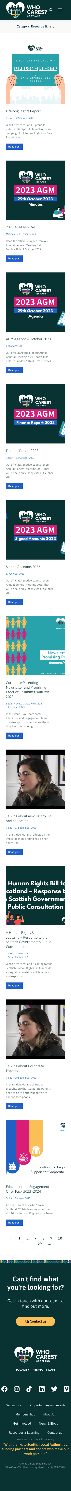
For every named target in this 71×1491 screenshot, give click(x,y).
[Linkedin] (42, 1389)
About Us (49, 1414)
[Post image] (35, 190)
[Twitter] (54, 1389)
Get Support (14, 1405)
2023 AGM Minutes (20, 227)
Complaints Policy (44, 1439)
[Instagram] (16, 1389)
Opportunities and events (47, 1405)
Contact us (54, 1432)
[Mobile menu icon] (60, 9)
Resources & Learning (24, 1432)
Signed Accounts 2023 (23, 567)
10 (60, 1238)
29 (40, 1244)
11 (22, 1244)
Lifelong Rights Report (23, 111)
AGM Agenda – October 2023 (28, 339)
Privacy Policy (24, 1439)
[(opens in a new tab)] (35, 74)
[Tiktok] (29, 1389)
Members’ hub (25, 1414)
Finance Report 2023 (22, 451)
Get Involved (22, 1423)
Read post (14, 146)
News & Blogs (48, 1423)
